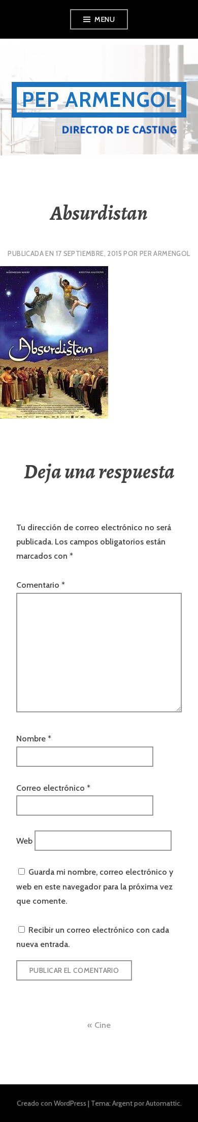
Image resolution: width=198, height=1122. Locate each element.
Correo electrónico (53, 788)
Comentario (40, 585)
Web (24, 840)
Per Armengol (165, 253)
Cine (102, 1025)
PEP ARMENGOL (99, 99)
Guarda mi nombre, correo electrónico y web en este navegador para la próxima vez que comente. (94, 886)
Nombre (33, 738)
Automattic (163, 1103)
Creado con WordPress (51, 1103)
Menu (104, 19)
